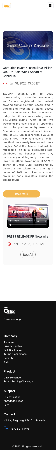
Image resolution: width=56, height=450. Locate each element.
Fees (6, 405)
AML (6, 361)
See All (28, 255)
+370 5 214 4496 (20, 428)
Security (8, 358)
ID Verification (12, 397)
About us (9, 342)
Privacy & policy (13, 346)
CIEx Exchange (12, 377)
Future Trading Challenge (18, 381)
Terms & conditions (15, 354)
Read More (21, 193)
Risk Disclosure (13, 350)
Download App (12, 319)
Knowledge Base (13, 400)
